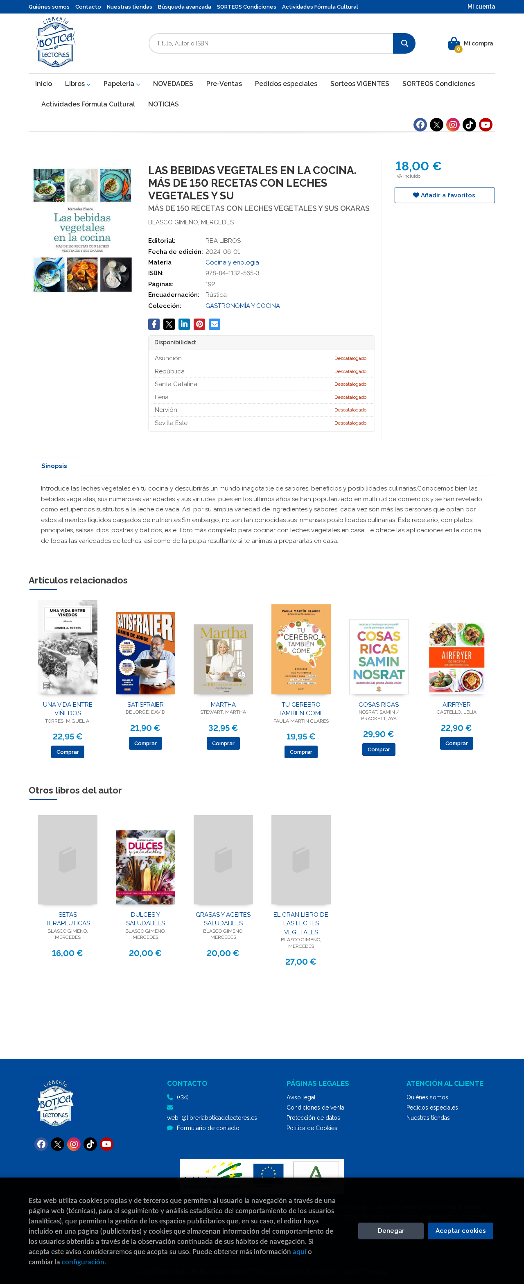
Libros (75, 84)
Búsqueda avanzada (184, 7)
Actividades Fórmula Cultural (320, 7)
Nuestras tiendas (129, 7)
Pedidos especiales (432, 1107)
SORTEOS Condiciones (246, 7)
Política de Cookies (312, 1128)
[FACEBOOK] (420, 124)
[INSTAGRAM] (453, 124)
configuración (83, 1262)
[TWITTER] (436, 124)
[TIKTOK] (469, 124)
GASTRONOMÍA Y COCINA (243, 306)
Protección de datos (313, 1117)
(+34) (183, 1097)
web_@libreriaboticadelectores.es (212, 1117)
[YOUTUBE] (485, 124)
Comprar (67, 752)
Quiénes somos (49, 7)
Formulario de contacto (208, 1128)
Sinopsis (54, 466)
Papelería (120, 84)
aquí (299, 1251)
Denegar (391, 1230)
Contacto (88, 7)
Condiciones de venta (315, 1107)
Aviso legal (301, 1097)
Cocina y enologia (232, 262)
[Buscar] (404, 43)
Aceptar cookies (461, 1230)
